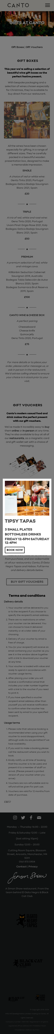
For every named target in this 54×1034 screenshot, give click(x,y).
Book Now (15, 550)
